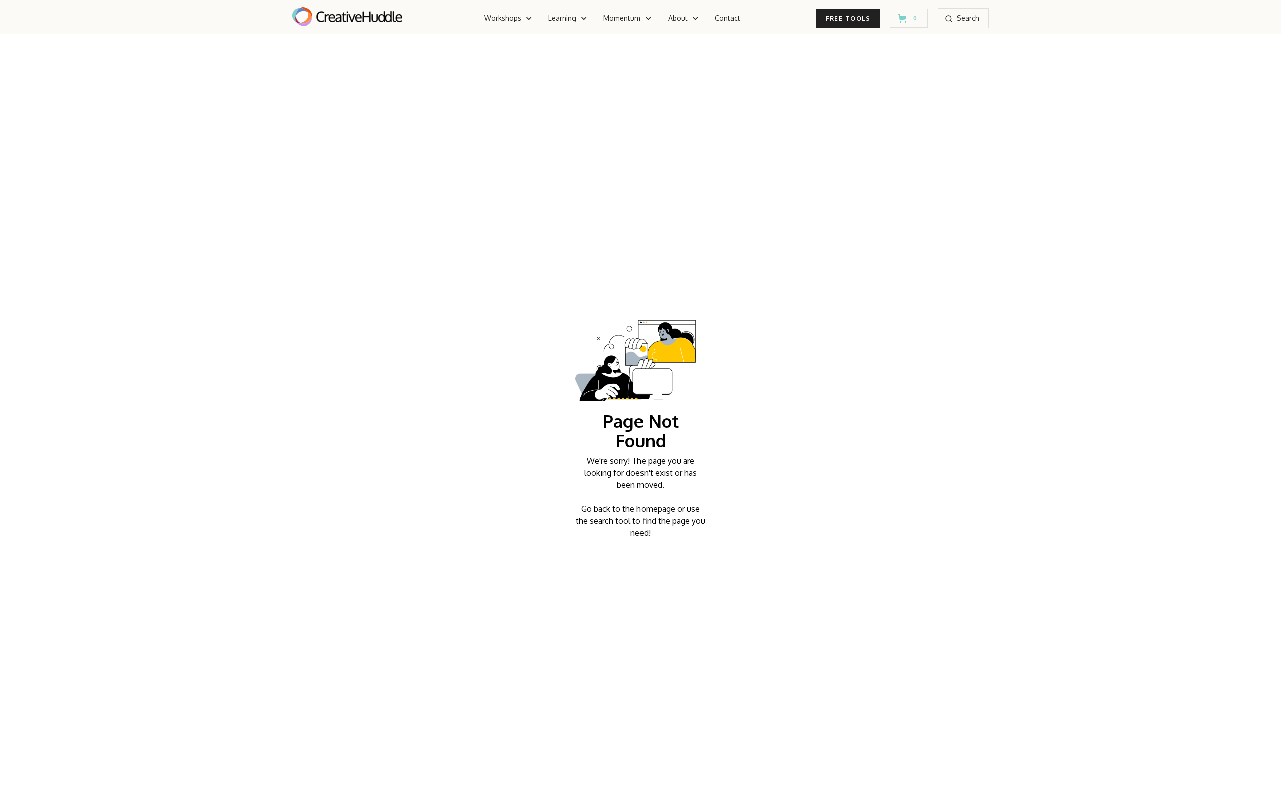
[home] (347, 18)
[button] (508, 18)
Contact (727, 18)
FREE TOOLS (848, 18)
